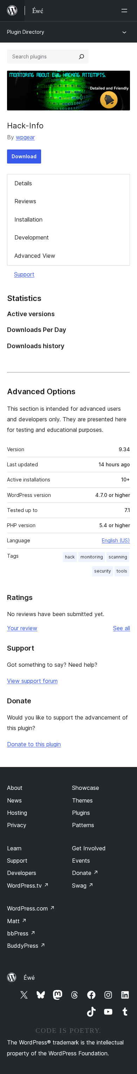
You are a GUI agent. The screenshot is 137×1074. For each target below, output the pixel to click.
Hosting (17, 812)
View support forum (32, 680)
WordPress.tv (28, 885)
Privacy (16, 825)
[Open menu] (126, 10)
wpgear (25, 137)
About (14, 787)
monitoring (91, 557)
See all (121, 628)
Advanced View (34, 255)
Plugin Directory (25, 32)
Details (23, 183)
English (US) (116, 540)
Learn (14, 848)
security (102, 571)
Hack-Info (25, 125)
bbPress (21, 933)
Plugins (81, 812)
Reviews (25, 201)
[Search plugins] (81, 57)
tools (122, 571)
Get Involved (89, 848)
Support (24, 274)
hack (70, 557)
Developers (21, 872)
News (14, 800)
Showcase (85, 787)
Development (31, 237)
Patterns (83, 825)
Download (24, 156)
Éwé (29, 977)
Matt (17, 921)
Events (81, 860)
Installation (28, 219)
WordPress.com (31, 908)
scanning (118, 557)
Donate (85, 872)
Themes (82, 800)
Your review (22, 628)
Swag (82, 885)
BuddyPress (26, 945)
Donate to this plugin (34, 744)
